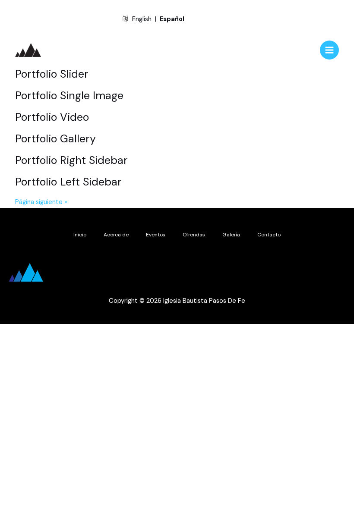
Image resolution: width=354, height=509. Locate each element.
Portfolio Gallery (55, 139)
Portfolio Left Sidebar (68, 182)
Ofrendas (194, 234)
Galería (231, 234)
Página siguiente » (41, 202)
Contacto (269, 234)
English (142, 19)
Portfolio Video (52, 117)
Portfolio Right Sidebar (71, 160)
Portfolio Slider (51, 74)
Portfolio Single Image (69, 95)
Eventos (155, 234)
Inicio (79, 234)
